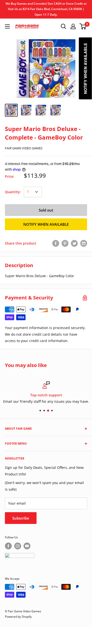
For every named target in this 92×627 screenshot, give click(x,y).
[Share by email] (83, 243)
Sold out (46, 210)
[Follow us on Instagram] (17, 546)
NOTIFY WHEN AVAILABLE (46, 224)
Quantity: (13, 191)
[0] (83, 26)
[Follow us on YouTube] (27, 546)
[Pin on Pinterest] (65, 243)
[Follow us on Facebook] (8, 546)
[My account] (73, 26)
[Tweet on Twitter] (74, 243)
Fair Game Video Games (23, 148)
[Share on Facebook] (55, 243)
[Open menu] (7, 26)
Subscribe (20, 518)
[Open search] (63, 26)
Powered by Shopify (18, 617)
